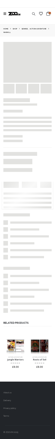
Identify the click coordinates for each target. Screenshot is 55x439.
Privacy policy (9, 408)
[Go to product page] (15, 346)
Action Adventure (15, 357)
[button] (5, 13)
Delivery (7, 400)
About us (7, 392)
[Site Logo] (14, 14)
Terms (6, 416)
